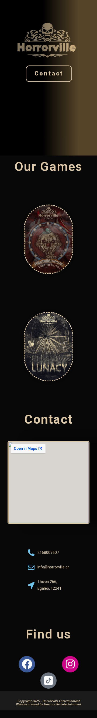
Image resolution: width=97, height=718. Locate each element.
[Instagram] (70, 664)
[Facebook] (27, 664)
